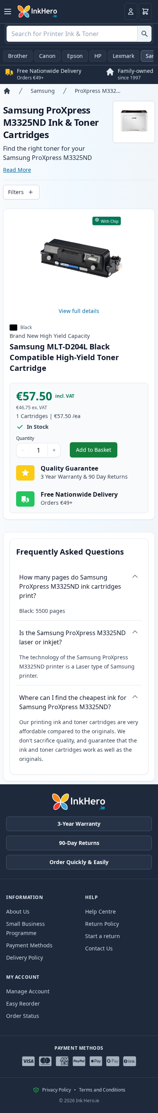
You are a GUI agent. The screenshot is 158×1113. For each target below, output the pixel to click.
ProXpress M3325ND (98, 90)
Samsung (43, 90)
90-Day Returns (79, 842)
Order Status (22, 1015)
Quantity (25, 438)
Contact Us (99, 948)
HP (97, 55)
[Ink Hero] (37, 11)
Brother (18, 55)
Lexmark (123, 55)
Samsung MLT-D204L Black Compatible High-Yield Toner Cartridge (64, 357)
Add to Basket (96, 451)
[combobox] (79, 34)
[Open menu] (7, 11)
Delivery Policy (24, 957)
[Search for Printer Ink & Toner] (144, 34)
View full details (79, 310)
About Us (18, 911)
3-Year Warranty (79, 823)
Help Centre (100, 911)
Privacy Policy (56, 1090)
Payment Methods (29, 945)
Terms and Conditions (102, 1090)
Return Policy (102, 923)
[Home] (7, 91)
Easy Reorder (23, 1003)
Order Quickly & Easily (79, 862)
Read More (17, 169)
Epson (75, 55)
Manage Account (27, 991)
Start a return (102, 936)
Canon (47, 55)
